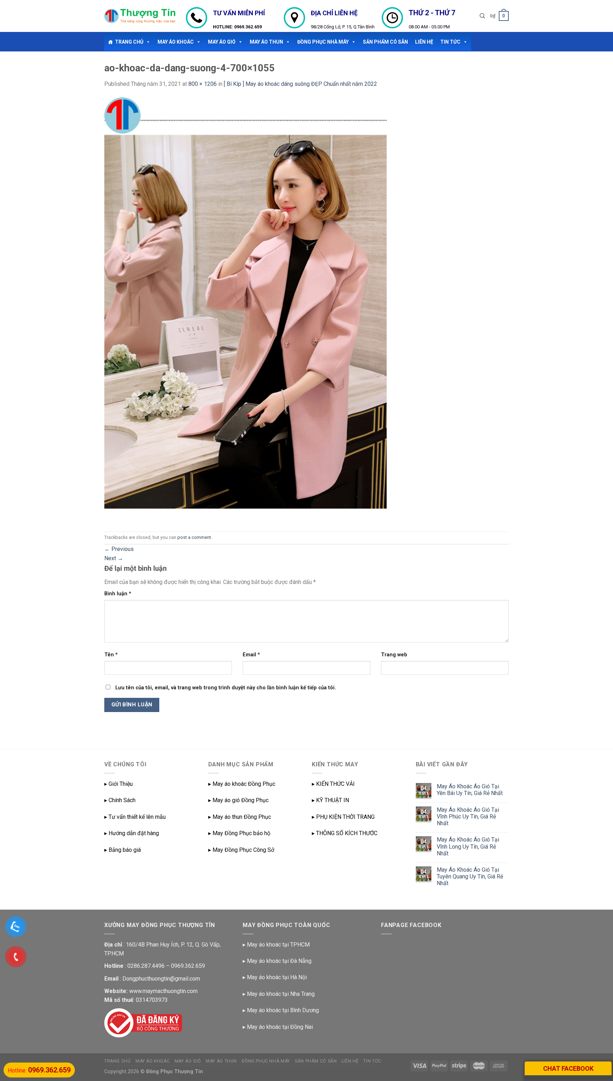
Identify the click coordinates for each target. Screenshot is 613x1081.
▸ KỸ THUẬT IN (330, 800)
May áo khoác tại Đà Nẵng (279, 961)
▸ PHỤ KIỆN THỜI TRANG (343, 816)
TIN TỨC (450, 42)
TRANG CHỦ (129, 42)
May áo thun (266, 42)
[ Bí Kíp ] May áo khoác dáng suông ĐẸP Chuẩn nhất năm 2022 (300, 84)
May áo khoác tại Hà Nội (277, 977)
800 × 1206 (202, 84)
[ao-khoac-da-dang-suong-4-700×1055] (245, 309)
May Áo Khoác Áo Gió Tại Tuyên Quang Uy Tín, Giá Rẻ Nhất (470, 876)
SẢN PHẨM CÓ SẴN (385, 42)
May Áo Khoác (176, 42)
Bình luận (117, 594)
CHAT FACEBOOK (568, 1068)
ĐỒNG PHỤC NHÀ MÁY (323, 42)
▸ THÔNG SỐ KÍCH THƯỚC (344, 833)
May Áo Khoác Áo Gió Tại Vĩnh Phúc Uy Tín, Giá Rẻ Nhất (468, 816)
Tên (111, 655)
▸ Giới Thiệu (118, 784)
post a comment (194, 537)
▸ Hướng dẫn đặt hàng (131, 833)
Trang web (394, 655)
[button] (146, 42)
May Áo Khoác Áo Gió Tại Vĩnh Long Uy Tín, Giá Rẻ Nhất (468, 846)
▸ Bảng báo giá (122, 849)
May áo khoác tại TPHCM (278, 944)
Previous (119, 549)
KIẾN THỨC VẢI (335, 784)
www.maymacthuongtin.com (163, 991)
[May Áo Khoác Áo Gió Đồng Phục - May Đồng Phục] (139, 16)
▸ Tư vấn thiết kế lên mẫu (135, 816)
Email (251, 655)
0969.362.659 (248, 26)
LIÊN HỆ (424, 42)
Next (113, 558)
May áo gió (222, 42)
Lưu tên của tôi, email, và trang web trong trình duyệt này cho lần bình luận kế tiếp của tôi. (225, 688)
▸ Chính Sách (120, 800)
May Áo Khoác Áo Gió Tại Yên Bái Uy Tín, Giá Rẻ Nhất (470, 789)
